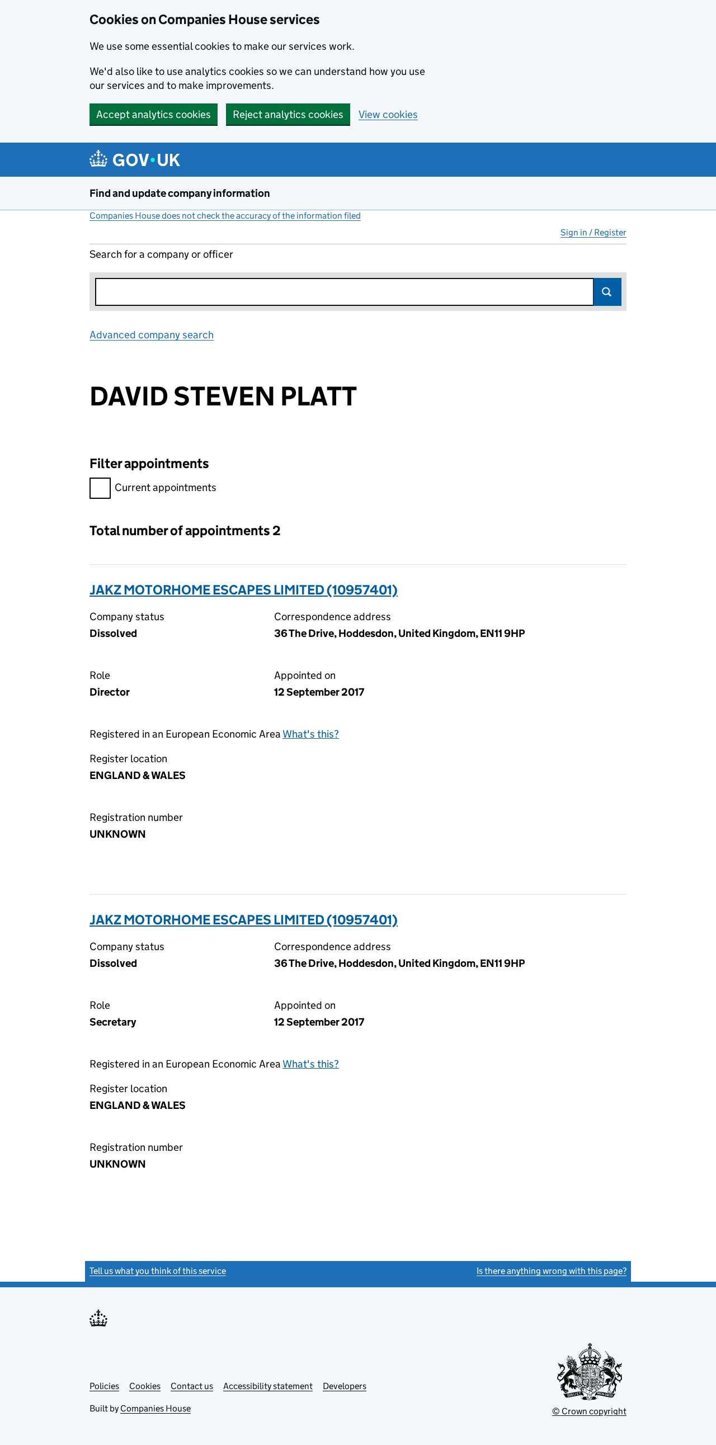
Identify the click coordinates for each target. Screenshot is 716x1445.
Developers (344, 1386)
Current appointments (165, 487)
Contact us (192, 1386)
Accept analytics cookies (153, 114)
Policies (104, 1386)
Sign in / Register (593, 232)
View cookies (388, 114)
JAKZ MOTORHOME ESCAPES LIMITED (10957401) (244, 590)
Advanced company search (152, 334)
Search (607, 292)
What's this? (310, 734)
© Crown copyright (589, 1411)
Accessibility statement (268, 1386)
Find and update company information (180, 193)
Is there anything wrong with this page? (551, 1270)
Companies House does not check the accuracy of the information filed (225, 215)
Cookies (145, 1386)
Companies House (155, 1408)
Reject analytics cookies (288, 114)
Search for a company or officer (161, 254)
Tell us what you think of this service (158, 1270)
